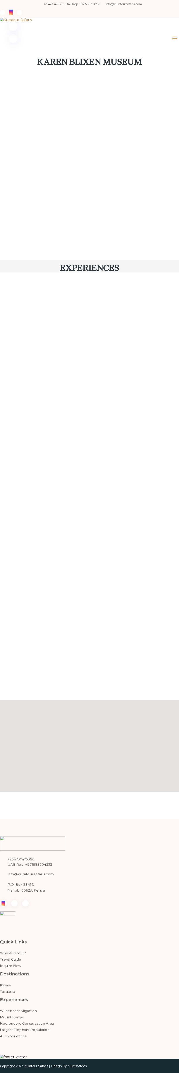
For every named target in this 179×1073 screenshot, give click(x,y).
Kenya (5, 985)
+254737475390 (21, 859)
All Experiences (13, 1036)
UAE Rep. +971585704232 (30, 864)
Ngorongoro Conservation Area (27, 1023)
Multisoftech (77, 1066)
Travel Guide (10, 959)
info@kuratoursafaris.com (124, 4)
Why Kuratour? (13, 953)
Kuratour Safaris (36, 1066)
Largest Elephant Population (25, 1030)
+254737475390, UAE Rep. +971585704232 (72, 4)
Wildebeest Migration (18, 1011)
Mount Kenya (11, 1017)
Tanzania (7, 991)
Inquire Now (10, 966)
